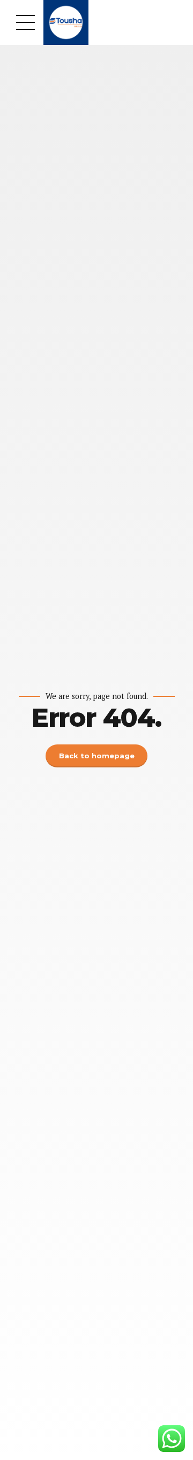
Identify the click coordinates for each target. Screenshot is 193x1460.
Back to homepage (97, 755)
